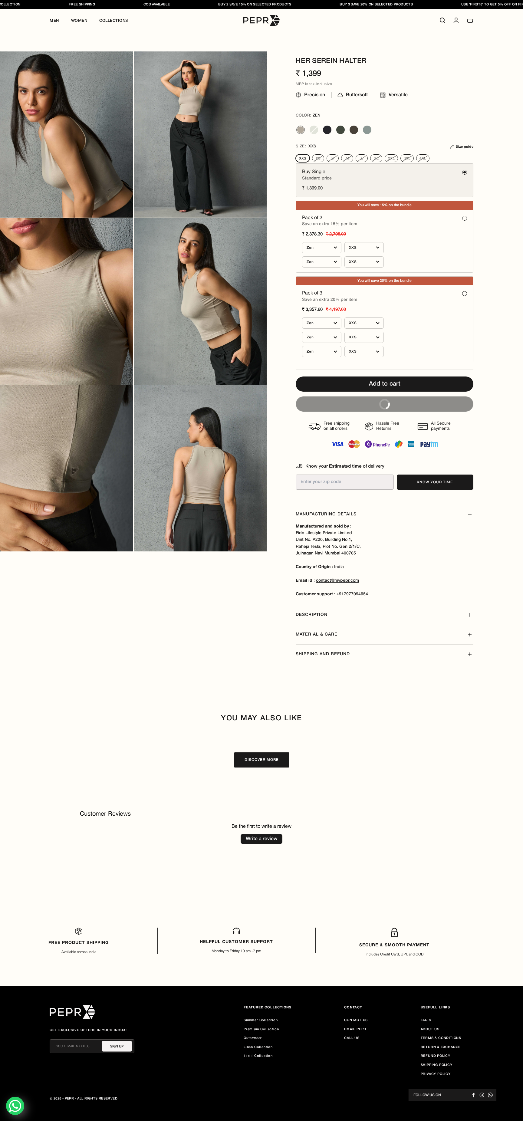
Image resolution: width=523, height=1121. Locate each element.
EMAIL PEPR (355, 1029)
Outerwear (253, 1038)
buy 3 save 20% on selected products (323, 4)
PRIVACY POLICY (436, 1074)
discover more (262, 759)
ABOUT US (430, 1029)
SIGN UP (116, 1046)
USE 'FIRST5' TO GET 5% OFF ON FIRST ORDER (448, 4)
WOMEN (79, 20)
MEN (54, 20)
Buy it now (347, 401)
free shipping (28, 4)
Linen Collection (258, 1047)
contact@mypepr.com (337, 581)
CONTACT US (356, 1020)
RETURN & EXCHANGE (441, 1047)
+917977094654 (352, 594)
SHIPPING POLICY (436, 1065)
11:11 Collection (258, 1055)
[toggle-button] (469, 514)
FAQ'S (426, 1020)
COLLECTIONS (113, 20)
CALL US (352, 1038)
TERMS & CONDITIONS (441, 1038)
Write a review (261, 839)
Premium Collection (261, 1029)
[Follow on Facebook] (473, 1095)
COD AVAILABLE (103, 4)
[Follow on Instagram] (482, 1095)
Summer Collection (261, 1020)
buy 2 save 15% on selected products (201, 4)
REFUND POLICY (435, 1055)
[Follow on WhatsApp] (490, 1095)
